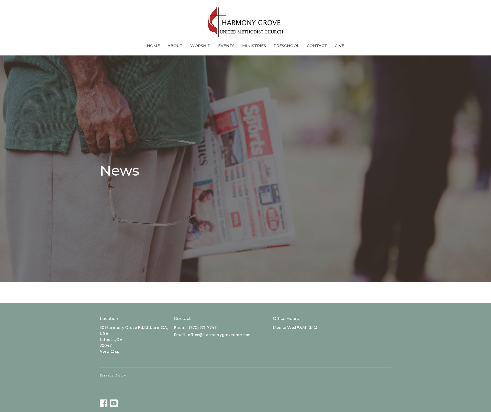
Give (339, 45)
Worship (200, 45)
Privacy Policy (113, 375)
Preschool (286, 45)
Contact (317, 45)
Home (153, 45)
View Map (109, 351)
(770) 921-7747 (203, 327)
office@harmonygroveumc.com (219, 335)
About (175, 45)
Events (226, 45)
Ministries (254, 45)
